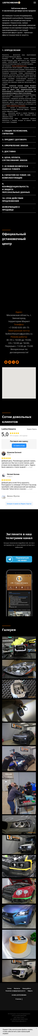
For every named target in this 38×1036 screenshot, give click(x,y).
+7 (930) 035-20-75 (19, 995)
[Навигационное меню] (35, 2)
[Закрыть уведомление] (36, 1028)
